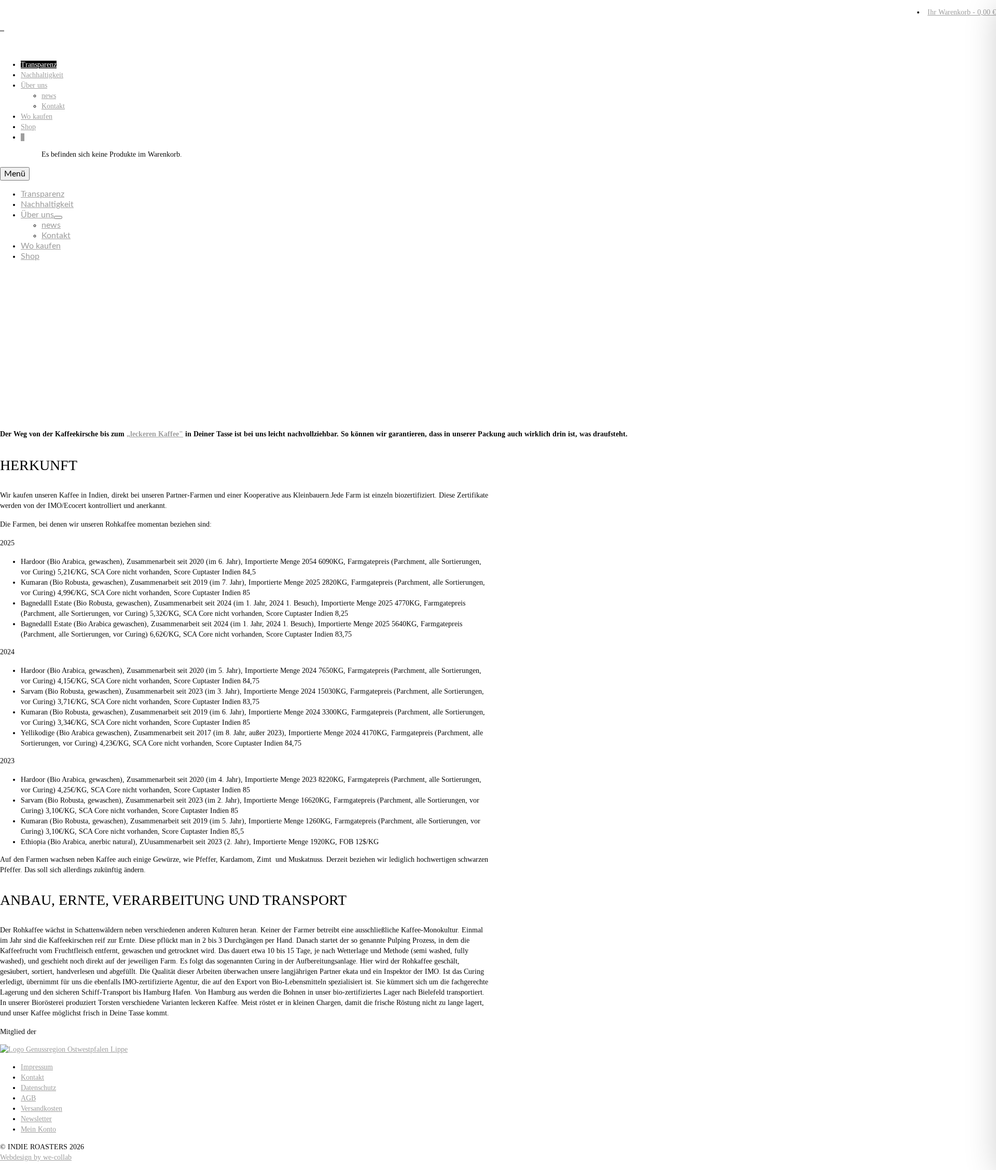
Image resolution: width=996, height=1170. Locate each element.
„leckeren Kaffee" (155, 434)
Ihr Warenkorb (962, 12)
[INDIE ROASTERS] (498, 23)
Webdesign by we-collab (36, 1157)
